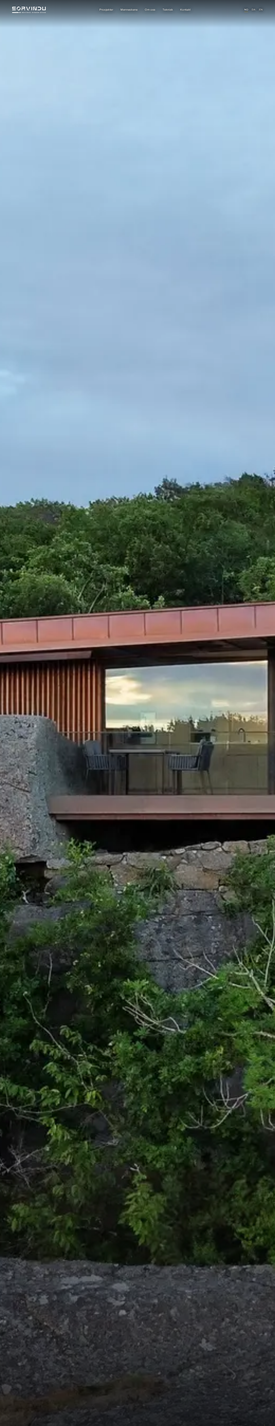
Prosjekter (106, 9)
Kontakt (185, 9)
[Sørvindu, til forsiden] (29, 10)
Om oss (150, 9)
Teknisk (168, 9)
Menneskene (129, 9)
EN (261, 9)
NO (246, 9)
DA (253, 9)
